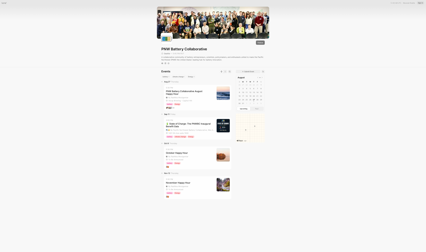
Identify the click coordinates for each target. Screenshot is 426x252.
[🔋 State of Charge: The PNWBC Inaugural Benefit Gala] (197, 128)
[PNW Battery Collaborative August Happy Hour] (197, 97)
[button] (197, 97)
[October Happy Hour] (197, 158)
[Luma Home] (4, 2)
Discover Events (409, 3)
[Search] (229, 71)
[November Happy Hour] (197, 188)
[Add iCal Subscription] (263, 71)
